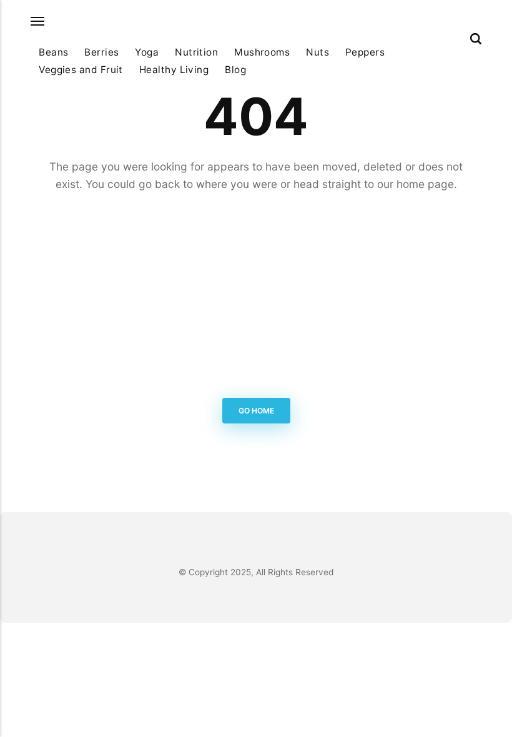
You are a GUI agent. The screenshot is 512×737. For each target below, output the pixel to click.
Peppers (365, 52)
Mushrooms (262, 52)
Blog (235, 70)
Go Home (256, 410)
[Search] (475, 38)
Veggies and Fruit (81, 70)
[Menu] (38, 21)
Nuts (317, 52)
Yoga (147, 52)
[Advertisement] (256, 297)
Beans (53, 52)
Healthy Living (174, 70)
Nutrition (196, 52)
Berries (101, 52)
